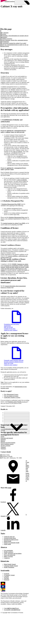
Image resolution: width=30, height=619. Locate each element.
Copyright (6, 608)
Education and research (7, 438)
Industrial (3, 439)
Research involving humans (8, 442)
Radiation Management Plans (16, 217)
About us (4, 547)
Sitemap (18, 609)
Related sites (5, 561)
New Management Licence (11, 394)
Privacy (17, 608)
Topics (3, 533)
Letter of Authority (17, 151)
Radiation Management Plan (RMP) (11, 204)
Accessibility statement (10, 609)
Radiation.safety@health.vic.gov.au (17, 402)
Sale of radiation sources (7, 444)
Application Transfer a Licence (12, 397)
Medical (3, 441)
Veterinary (3, 448)
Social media (5, 570)
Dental (2, 436)
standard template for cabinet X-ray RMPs (14, 223)
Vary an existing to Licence (11, 396)
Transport (3, 447)
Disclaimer (12, 608)
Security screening (5, 445)
